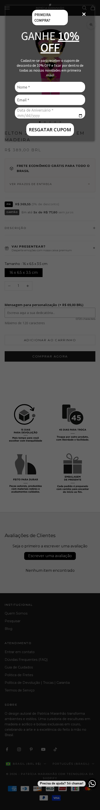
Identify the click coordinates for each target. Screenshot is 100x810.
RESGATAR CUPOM (50, 129)
